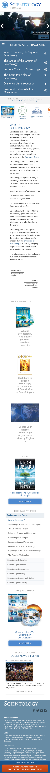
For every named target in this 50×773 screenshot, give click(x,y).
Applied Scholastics (36, 116)
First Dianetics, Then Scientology (21, 546)
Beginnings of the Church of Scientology (24, 551)
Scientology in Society (17, 583)
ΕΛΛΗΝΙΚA (8, 728)
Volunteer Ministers (18, 737)
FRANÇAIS (14, 722)
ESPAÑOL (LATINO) (19, 726)
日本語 (28, 722)
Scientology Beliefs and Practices (27, 735)
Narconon (38, 757)
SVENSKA (7, 726)
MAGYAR (29, 724)
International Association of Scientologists (18, 755)
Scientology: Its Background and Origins (24, 524)
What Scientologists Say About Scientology (22, 53)
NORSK (36, 724)
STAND (7, 757)
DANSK (6, 722)
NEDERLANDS (12, 724)
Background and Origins (17, 515)
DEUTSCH (22, 724)
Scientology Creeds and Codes (20, 578)
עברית (22, 722)
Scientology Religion (10, 750)
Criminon (31, 757)
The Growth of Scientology (19, 555)
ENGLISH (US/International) (13, 720)
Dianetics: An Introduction (19, 84)
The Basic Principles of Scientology (17, 76)
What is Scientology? (16, 520)
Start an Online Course (11, 754)
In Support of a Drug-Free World (29, 759)
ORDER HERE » (25, 501)
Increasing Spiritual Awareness (20, 542)
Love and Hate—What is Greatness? (18, 90)
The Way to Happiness (22, 117)
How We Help (7, 118)
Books (32, 737)
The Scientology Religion (18, 529)
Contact (26, 739)
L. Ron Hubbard (9, 735)
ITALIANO (17, 728)
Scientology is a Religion (18, 538)
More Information (16, 739)
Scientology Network (31, 748)
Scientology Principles (17, 560)
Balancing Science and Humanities (22, 533)
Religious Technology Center (34, 752)
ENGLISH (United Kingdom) (33, 720)
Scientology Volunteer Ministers (31, 754)
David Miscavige (18, 752)
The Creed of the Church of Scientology (20, 62)
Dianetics (19, 748)
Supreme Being (32, 157)
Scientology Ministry (16, 574)
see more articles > (24, 691)
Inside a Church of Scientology (22, 69)
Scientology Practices (16, 565)
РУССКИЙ (36, 722)
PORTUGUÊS (27, 728)
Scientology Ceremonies (17, 569)
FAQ (27, 737)
